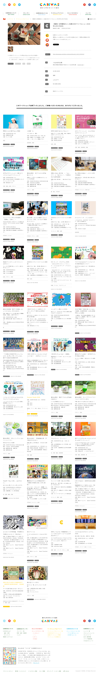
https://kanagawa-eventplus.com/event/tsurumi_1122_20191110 (68, 54)
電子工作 (87, 189)
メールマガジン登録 (32, 671)
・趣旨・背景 (6, 633)
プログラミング (62, 285)
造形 (4, 140)
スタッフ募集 (42, 671)
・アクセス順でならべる (73, 633)
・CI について (6, 635)
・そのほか (34, 638)
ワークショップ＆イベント (22, 19)
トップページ (10, 19)
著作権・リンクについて (20, 671)
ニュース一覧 (87, 631)
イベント (12, 144)
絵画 (52, 144)
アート (32, 408)
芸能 (33, 142)
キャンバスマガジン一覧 (38, 631)
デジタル (10, 235)
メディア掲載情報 (88, 638)
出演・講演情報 (87, 636)
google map (80, 64)
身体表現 (29, 142)
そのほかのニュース (88, 640)
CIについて (36, 662)
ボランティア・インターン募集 (54, 671)
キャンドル (17, 63)
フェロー (19, 635)
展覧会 (28, 408)
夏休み (39, 408)
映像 (52, 285)
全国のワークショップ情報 (54, 635)
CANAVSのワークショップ (54, 633)
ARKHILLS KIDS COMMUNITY (10, 601)
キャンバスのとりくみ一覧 (73, 631)
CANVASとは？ (7, 631)
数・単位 (53, 191)
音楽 (68, 550)
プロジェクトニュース (89, 633)
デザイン (14, 186)
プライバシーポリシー (8, 671)
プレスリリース (87, 635)
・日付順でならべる (71, 635)
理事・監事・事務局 (22, 633)
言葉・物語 (77, 147)
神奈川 (28, 63)
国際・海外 (53, 550)
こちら (54, 79)
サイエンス (82, 189)
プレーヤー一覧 (20, 631)
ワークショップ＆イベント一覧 (55, 631)
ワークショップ (6, 144)
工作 (24, 63)
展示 (28, 413)
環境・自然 (59, 231)
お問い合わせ (66, 671)
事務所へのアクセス (8, 636)
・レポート (34, 636)
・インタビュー (35, 633)
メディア (59, 550)
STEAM (58, 191)
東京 (36, 408)
